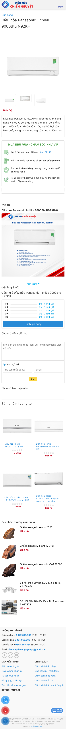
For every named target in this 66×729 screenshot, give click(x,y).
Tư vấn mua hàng (10, 675)
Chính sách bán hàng (45, 666)
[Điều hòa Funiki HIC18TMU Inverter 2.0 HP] (49, 426)
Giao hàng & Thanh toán (47, 671)
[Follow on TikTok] (10, 655)
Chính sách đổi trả (44, 680)
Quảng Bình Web (37, 726)
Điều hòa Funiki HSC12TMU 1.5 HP (14, 445)
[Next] (59, 66)
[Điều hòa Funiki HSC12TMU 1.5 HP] (17, 426)
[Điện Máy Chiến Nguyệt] (18, 4)
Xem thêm (32, 283)
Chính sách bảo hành (45, 675)
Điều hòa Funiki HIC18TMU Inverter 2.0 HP (47, 446)
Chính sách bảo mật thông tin (49, 685)
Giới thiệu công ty (10, 666)
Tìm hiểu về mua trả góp (14, 685)
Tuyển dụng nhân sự (12, 671)
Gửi (33, 379)
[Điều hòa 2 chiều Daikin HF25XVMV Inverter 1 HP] (17, 480)
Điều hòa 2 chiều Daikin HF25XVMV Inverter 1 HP (17, 498)
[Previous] (6, 66)
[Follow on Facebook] (4, 655)
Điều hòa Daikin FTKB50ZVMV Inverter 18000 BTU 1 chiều (47, 498)
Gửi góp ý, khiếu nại (11, 680)
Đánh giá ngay (33, 324)
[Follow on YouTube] (16, 655)
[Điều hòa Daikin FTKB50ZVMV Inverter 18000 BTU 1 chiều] (49, 479)
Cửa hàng (7, 14)
